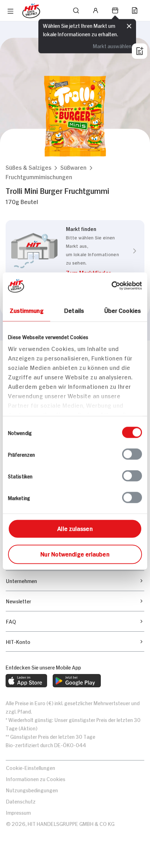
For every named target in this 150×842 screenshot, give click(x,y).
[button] (28, 167)
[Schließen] (129, 26)
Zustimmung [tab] (27, 310)
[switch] (132, 454)
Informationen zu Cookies (35, 778)
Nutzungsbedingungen (32, 789)
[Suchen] (76, 10)
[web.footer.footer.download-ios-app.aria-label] (26, 680)
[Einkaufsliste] (135, 10)
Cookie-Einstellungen (30, 767)
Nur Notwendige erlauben (74, 553)
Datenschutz (21, 801)
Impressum (18, 812)
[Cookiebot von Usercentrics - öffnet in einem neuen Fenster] (111, 285)
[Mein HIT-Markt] (115, 10)
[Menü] (10, 11)
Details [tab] (74, 310)
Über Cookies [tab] (122, 310)
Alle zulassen (74, 528)
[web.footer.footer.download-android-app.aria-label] (77, 680)
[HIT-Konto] (96, 10)
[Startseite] (31, 10)
